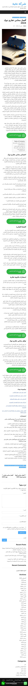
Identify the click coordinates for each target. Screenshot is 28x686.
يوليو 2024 (23, 617)
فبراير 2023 (23, 653)
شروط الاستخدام (18, 679)
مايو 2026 (23, 582)
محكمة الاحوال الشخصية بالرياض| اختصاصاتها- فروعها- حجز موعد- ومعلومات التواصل (14, 549)
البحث (24, 537)
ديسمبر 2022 (23, 657)
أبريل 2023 (23, 648)
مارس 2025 (23, 609)
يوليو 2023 (23, 642)
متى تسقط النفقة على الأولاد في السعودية (17, 559)
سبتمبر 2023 (23, 638)
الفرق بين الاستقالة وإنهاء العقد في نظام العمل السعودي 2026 (16, 552)
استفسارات (21, 150)
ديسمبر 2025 (23, 592)
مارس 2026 (23, 586)
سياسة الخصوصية (9, 679)
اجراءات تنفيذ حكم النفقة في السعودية (17, 402)
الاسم (24, 510)
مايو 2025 (23, 607)
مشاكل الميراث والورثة (16, 17)
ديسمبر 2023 (23, 632)
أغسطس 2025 (22, 601)
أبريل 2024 (23, 623)
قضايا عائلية (23, 670)
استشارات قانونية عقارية (19, 146)
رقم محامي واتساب (10, 465)
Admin (24, 25)
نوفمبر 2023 (23, 634)
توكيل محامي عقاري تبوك (19, 147)
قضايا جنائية (23, 668)
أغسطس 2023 (22, 640)
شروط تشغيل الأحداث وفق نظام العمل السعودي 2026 (15, 556)
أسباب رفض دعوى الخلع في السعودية (18, 395)
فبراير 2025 (23, 611)
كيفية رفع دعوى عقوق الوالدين (19, 392)
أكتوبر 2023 (23, 636)
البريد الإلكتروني (22, 515)
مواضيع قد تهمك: (20, 149)
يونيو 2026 (23, 580)
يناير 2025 (23, 613)
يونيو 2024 (23, 619)
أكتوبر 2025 (23, 596)
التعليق (24, 493)
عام (25, 664)
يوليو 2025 (23, 603)
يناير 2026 (23, 590)
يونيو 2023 (23, 644)
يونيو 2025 (23, 605)
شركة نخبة (19, 4)
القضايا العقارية (21, 144)
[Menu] (25, 12)
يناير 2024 (23, 630)
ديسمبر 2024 (23, 615)
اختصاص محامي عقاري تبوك (18, 142)
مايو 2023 (23, 646)
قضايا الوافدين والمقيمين (20, 666)
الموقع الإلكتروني (22, 521)
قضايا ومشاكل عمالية (23, 17)
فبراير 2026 (23, 588)
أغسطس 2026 (22, 578)
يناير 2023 (23, 655)
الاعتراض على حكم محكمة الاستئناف (18, 399)
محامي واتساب (21, 467)
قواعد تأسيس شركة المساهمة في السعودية (16, 561)
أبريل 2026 (23, 584)
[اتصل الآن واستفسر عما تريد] (3, 683)
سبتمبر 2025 (23, 599)
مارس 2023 (23, 650)
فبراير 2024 (23, 628)
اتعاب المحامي (21, 465)
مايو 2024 (23, 621)
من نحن (24, 679)
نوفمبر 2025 (23, 594)
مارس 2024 (23, 626)
